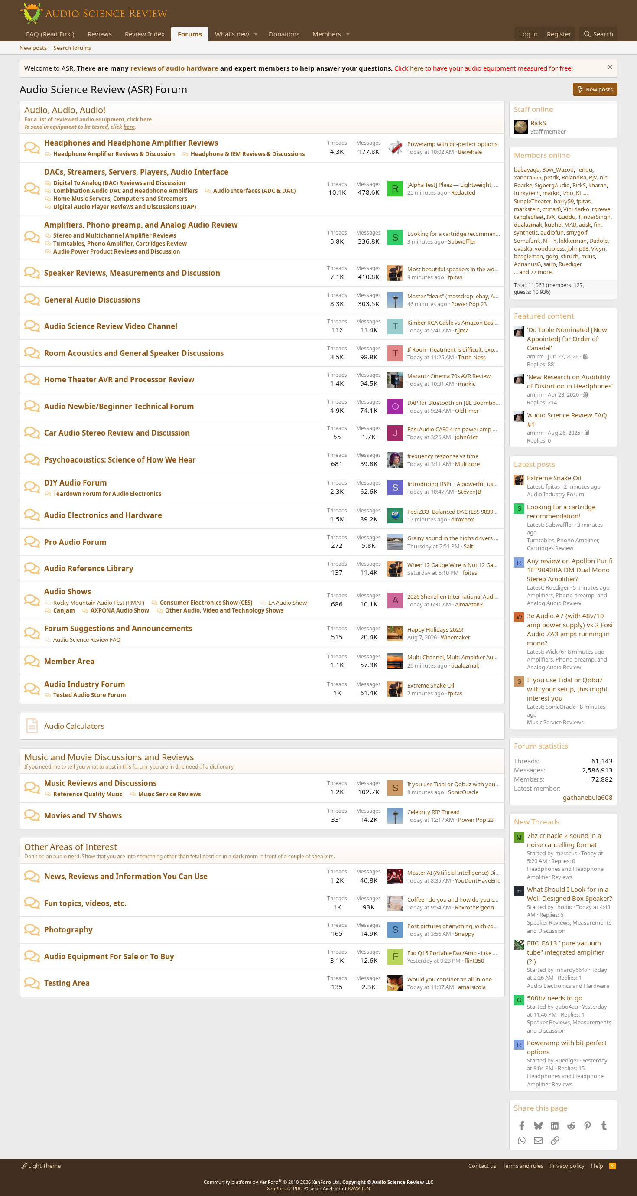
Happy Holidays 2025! (435, 629)
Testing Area (67, 983)
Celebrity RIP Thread (433, 812)
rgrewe (601, 209)
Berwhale (470, 152)
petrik (551, 177)
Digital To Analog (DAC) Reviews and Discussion (119, 183)
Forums (190, 33)
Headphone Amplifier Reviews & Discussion (114, 154)
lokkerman (573, 240)
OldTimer (467, 410)
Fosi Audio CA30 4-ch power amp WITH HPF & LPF (471, 429)
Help (597, 1166)
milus (588, 256)
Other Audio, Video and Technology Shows (224, 610)
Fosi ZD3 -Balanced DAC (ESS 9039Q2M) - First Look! (473, 511)
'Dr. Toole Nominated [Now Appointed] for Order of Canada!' (567, 338)
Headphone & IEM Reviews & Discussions (248, 154)
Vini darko (576, 209)
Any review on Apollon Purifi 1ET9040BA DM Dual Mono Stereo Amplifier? (570, 569)
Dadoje (598, 240)
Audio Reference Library (88, 569)
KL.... (582, 193)
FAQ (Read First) (50, 33)
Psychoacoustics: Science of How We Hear (120, 460)
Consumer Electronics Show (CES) (206, 602)
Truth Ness (472, 357)
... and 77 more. (533, 272)
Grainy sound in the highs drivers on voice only (467, 538)
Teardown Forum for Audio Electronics (107, 494)
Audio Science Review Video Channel (110, 326)
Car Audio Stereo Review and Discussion (117, 433)
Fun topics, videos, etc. (85, 903)
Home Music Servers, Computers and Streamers (120, 198)
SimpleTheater (532, 201)
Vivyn (598, 248)
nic (603, 177)
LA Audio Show (287, 602)
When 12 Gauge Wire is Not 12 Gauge (455, 565)
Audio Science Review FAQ (86, 639)
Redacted (463, 192)
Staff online (533, 109)
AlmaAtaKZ (469, 604)
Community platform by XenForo (272, 1182)
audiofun (552, 232)
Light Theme (44, 1166)
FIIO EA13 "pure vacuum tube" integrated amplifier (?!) (565, 952)
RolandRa (574, 177)
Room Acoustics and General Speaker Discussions (134, 353)
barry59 (564, 201)
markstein (527, 209)
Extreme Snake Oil (430, 685)
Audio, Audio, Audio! (64, 110)
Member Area (69, 661)
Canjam (64, 610)
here (417, 68)
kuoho (553, 224)
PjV (593, 177)
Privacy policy (567, 1166)
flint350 (474, 961)
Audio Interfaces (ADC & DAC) (254, 191)
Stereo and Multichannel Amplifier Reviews (114, 235)
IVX (550, 217)
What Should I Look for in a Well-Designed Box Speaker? (569, 894)
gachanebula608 (588, 797)
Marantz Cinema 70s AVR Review (449, 376)
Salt (468, 546)
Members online (542, 155)
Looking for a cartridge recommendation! (460, 234)
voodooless (550, 248)
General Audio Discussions (92, 300)
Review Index (145, 33)
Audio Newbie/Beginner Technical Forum (119, 406)
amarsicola (472, 987)
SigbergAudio (552, 185)
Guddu (566, 217)
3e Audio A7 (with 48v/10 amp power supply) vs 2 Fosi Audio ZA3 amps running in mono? (570, 629)
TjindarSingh (594, 217)
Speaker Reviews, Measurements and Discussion (132, 273)
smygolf (576, 232)
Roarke (523, 185)
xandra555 (527, 177)
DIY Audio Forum (75, 483)
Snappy (464, 934)
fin (597, 224)
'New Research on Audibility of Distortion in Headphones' (570, 381)
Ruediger (570, 264)
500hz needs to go (554, 998)
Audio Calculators (74, 726)
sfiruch (569, 256)
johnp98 (577, 248)
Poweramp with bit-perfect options (452, 144)
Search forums (72, 48)
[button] (256, 34)
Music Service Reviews (169, 794)
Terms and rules (523, 1166)
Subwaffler (462, 241)
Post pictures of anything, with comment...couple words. (479, 926)
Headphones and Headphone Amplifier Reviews (131, 143)
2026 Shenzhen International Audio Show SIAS (466, 596)
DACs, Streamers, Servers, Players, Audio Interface (136, 172)
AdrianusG (527, 264)
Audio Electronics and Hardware (103, 515)
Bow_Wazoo (558, 169)
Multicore (467, 464)
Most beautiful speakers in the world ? (456, 269)
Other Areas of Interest (70, 847)
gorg (552, 256)
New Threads (536, 822)
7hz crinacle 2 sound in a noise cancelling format (564, 840)
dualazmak (465, 665)
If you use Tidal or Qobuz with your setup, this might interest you (491, 784)
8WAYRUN (359, 1188)
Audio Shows (67, 591)
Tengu (584, 169)
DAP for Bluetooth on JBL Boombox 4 (455, 403)
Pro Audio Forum (75, 542)
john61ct (466, 437)
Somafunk (527, 240)
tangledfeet (529, 217)
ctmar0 (552, 209)
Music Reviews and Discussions (100, 783)
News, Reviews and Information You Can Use (126, 876)
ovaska (523, 248)
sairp (549, 264)
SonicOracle (463, 792)
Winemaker (455, 637)
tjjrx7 (461, 330)
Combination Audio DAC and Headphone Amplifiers (125, 191)
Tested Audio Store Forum (89, 695)
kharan (597, 185)
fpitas (455, 277)
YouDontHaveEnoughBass (489, 880)
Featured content (544, 316)
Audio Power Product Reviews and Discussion (116, 251)
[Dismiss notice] (609, 68)
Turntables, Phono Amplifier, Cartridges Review (120, 244)
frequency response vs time (442, 456)
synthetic (526, 232)
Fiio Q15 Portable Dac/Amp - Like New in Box (464, 953)
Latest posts (534, 464)
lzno (567, 193)
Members (326, 33)
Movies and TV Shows (83, 816)
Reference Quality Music (88, 794)
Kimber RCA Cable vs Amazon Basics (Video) (463, 322)
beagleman (528, 256)
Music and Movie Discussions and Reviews (109, 757)
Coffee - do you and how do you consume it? (465, 899)
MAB (570, 224)
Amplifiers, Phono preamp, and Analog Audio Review (141, 225)
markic (466, 384)
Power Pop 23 (469, 304)
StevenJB (469, 491)
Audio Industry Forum (84, 684)
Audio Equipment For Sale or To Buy (109, 956)
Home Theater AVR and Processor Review (119, 380)
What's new (232, 33)
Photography (68, 930)
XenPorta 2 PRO (285, 1188)
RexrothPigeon (474, 907)
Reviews (100, 33)
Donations (284, 33)
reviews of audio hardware (175, 68)
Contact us (482, 1166)
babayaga (527, 169)
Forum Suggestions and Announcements (118, 628)
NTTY (549, 240)
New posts (33, 48)
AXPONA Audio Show (120, 610)
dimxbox (462, 519)
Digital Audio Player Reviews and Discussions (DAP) (124, 207)
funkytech (527, 193)
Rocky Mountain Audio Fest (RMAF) (98, 602)
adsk (585, 224)
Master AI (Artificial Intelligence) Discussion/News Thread (480, 873)
